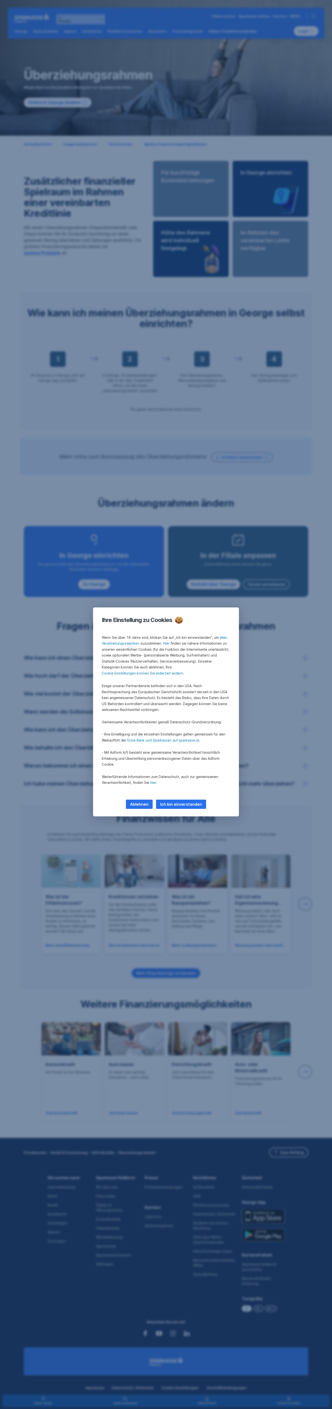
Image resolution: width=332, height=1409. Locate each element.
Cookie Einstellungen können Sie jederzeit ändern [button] (142, 673)
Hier (166, 643)
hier (153, 782)
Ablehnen (139, 804)
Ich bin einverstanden (181, 804)
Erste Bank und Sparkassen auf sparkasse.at (163, 740)
